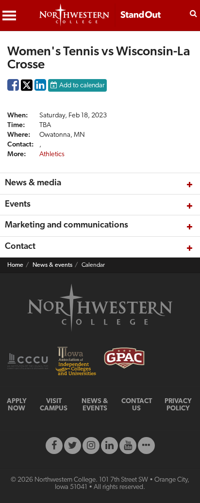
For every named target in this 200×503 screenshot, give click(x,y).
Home (15, 265)
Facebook (13, 87)
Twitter (27, 92)
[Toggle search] (193, 12)
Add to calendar (81, 85)
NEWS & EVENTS (95, 405)
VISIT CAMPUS (53, 405)
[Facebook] (54, 445)
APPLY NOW (17, 405)
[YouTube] (127, 445)
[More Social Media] (146, 445)
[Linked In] (109, 445)
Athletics (52, 154)
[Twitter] (72, 445)
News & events (52, 265)
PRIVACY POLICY (178, 405)
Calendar (93, 265)
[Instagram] (91, 445)
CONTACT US (136, 405)
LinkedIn (40, 87)
